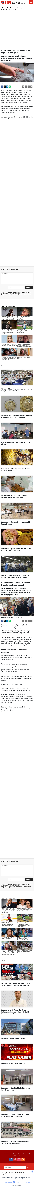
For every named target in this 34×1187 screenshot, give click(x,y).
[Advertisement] (17, 30)
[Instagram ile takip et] (19, 1159)
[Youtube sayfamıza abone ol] (15, 1159)
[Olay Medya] (13, 2)
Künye (12, 1153)
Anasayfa (5, 8)
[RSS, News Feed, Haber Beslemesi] (23, 1159)
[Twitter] (5, 87)
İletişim (18, 1153)
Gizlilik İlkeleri (25, 1153)
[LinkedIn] (7, 87)
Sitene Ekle (17, 1155)
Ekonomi (12, 8)
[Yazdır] (23, 87)
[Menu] (30, 2)
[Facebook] (2, 87)
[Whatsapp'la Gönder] (10, 87)
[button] (26, 87)
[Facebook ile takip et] (11, 1159)
